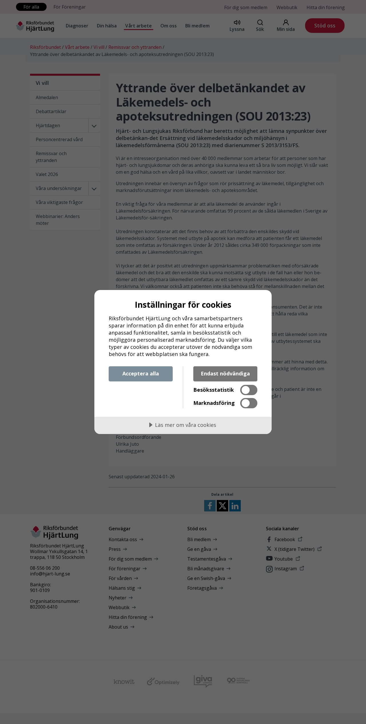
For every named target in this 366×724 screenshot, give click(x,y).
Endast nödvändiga (225, 373)
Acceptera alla (140, 373)
